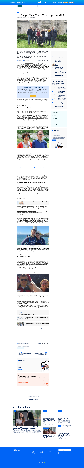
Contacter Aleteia (49, 465)
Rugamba (33, 211)
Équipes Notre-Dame (29, 63)
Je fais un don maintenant (22, 382)
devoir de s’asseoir (23, 163)
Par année (50, 451)
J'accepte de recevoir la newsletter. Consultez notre (29, 367)
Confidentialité (61, 465)
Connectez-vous (36, 396)
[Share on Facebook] (42, 60)
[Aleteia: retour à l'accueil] (42, 2)
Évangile (54, 118)
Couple (21, 10)
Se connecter (60, 2)
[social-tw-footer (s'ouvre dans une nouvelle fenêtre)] (42, 462)
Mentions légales (38, 465)
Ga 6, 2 (21, 254)
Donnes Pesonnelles (55, 465)
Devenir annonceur (43, 465)
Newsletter (41, 451)
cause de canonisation (27, 68)
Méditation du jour (57, 121)
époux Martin (45, 209)
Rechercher (23, 2)
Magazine (41, 453)
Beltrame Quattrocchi (21, 211)
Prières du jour (56, 125)
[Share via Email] (47, 60)
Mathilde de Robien (26, 17)
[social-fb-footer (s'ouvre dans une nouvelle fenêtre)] (41, 462)
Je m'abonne (65, 2)
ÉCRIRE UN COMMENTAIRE (33, 399)
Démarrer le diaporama (44, 328)
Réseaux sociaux (46, 428)
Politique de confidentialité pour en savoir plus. (58, 138)
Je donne (70, 2)
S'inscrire (19, 369)
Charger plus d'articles (59, 75)
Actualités (33, 451)
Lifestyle (18, 10)
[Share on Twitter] (45, 60)
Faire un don (27, 465)
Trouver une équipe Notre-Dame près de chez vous (27, 314)
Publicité (41, 457)
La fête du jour (56, 115)
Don (40, 456)
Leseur (26, 211)
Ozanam (29, 211)
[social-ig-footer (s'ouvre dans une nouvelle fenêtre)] (44, 462)
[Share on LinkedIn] (44, 60)
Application (41, 452)
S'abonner (64, 450)
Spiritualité (33, 453)
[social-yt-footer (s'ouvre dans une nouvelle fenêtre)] (39, 462)
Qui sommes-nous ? (32, 465)
